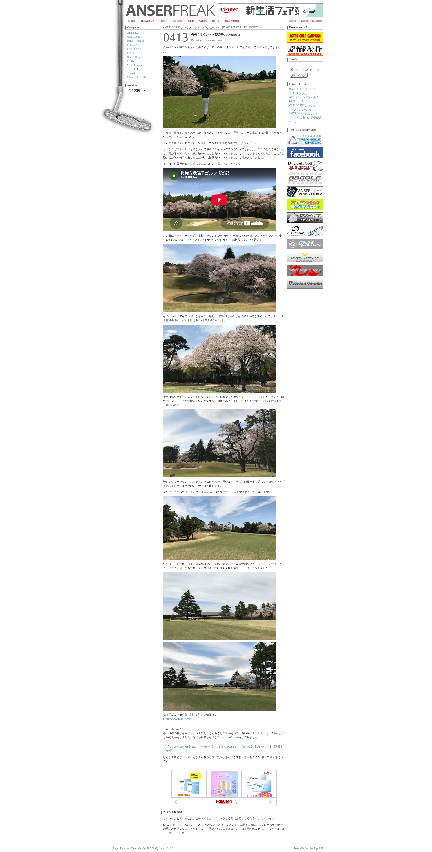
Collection (177, 20)
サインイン (267, 818)
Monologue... (134, 44)
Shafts (130, 61)
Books (215, 20)
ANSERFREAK (171, 10)
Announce (132, 32)
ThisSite (303, 20)
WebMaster (316, 20)
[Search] (298, 75)
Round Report (134, 57)
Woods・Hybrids (136, 77)
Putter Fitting (134, 48)
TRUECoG (133, 69)
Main (218, 27)
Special (131, 20)
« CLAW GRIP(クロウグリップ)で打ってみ (188, 27)
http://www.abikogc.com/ (177, 718)
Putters (131, 53)
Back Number (231, 20)
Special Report (135, 65)
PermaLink (197, 40)
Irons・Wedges (135, 40)
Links (191, 20)
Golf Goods (133, 36)
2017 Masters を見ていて (303, 113)
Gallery (203, 20)
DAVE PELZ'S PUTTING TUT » (241, 27)
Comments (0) (214, 40)
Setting (163, 20)
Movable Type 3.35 (314, 848)
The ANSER (147, 20)
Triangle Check (135, 73)
